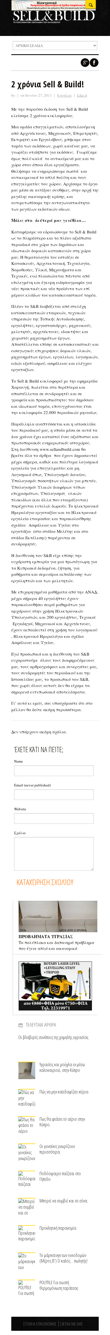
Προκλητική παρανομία (57, 1228)
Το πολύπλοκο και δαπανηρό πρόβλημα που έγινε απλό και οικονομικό (56, 945)
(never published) (32, 785)
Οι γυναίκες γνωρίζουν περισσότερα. (57, 1149)
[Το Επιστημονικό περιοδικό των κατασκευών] (53, 21)
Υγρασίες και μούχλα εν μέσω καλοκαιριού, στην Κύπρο (62, 1067)
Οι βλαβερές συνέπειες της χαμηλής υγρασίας (53, 1037)
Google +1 (85, 62)
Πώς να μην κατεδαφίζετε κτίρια (63, 1091)
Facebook (94, 62)
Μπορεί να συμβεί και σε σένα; (63, 1200)
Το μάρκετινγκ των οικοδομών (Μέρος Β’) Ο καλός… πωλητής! (63, 1258)
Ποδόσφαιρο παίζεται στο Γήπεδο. (60, 1176)
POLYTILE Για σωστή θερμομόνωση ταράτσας (58, 1285)
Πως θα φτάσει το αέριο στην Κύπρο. (62, 1122)
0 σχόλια (64, 95)
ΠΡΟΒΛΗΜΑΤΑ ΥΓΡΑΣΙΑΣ (46, 936)
